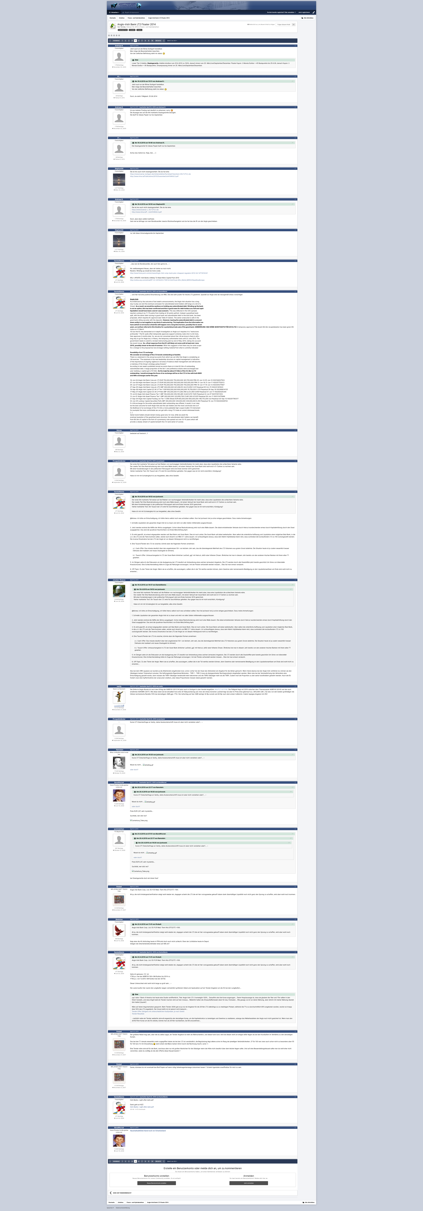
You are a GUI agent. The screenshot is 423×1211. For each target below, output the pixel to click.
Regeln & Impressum (131, 12)
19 (293, 24)
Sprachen (110, 1208)
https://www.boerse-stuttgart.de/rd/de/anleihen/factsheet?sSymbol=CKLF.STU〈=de (160, 174)
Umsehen (114, 12)
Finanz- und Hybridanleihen (149, 27)
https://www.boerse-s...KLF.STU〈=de (145, 210)
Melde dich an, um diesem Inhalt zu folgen (262, 24)
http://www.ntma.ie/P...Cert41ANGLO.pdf (147, 212)
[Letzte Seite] (163, 40)
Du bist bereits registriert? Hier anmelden (281, 12)
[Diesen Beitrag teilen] (295, 45)
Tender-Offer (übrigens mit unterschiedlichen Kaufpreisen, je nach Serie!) (158, 1011)
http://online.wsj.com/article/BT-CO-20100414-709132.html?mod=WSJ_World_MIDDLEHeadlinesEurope (167, 280)
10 (152, 40)
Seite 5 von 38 (171, 40)
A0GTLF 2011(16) (221, 689)
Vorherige (116, 40)
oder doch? (134, 769)
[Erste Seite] (110, 40)
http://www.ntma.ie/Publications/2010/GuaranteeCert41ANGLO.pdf (154, 176)
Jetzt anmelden (249, 1183)
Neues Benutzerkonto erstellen (156, 1183)
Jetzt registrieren (304, 12)
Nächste (158, 40)
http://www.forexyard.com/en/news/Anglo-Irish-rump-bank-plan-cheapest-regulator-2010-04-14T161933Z (169, 273)
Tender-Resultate (138, 1014)
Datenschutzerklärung (123, 1208)
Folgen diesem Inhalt (283, 24)
